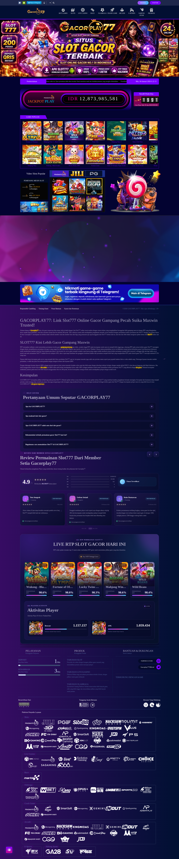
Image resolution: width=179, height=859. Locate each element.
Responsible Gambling (28, 309)
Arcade (122, 13)
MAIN (33, 131)
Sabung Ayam (142, 14)
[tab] (60, 174)
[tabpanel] (89, 47)
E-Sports (131, 13)
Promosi (151, 13)
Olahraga (102, 13)
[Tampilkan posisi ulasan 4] (87, 528)
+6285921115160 (147, 661)
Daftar (155, 3)
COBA (61, 184)
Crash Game (112, 13)
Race (92, 13)
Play (49, 101)
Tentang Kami (43, 309)
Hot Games (63, 13)
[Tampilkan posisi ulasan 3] (85, 528)
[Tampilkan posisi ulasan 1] (82, 528)
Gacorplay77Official (147, 667)
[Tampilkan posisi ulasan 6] (92, 528)
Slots (73, 13)
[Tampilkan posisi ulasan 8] (96, 528)
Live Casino (82, 13)
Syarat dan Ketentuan (71, 309)
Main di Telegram (35, 3)
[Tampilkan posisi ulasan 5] (89, 528)
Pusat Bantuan (56, 309)
